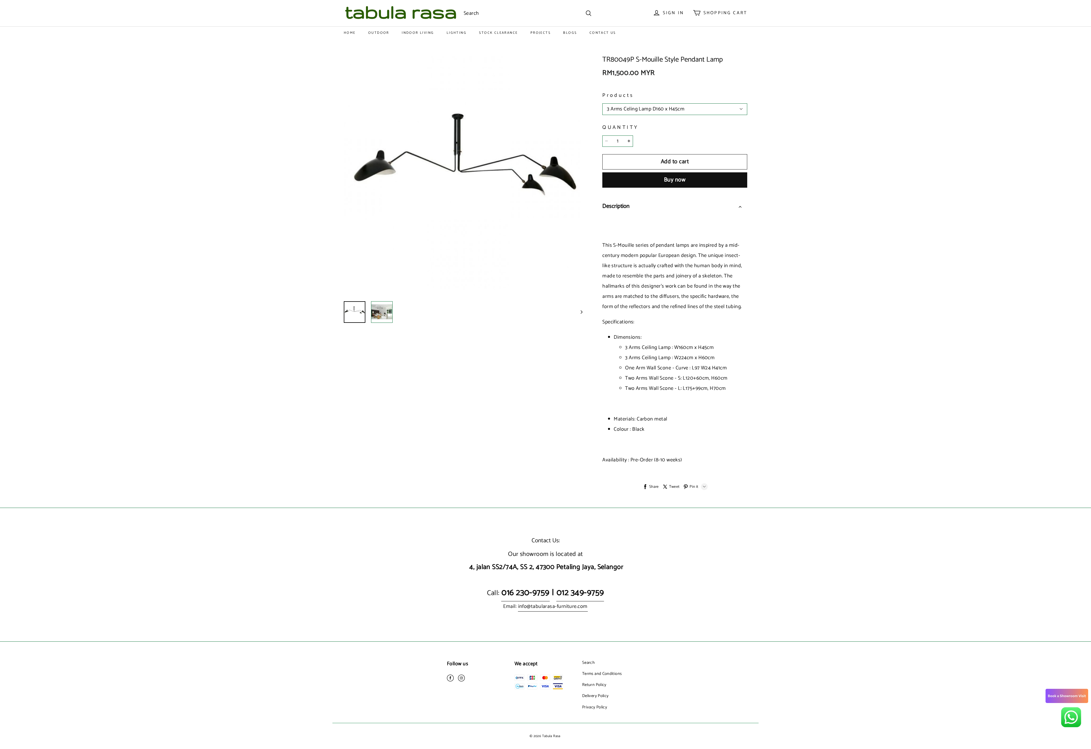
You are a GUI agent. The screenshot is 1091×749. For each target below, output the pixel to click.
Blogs (570, 32)
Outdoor (378, 32)
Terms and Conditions (602, 673)
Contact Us (603, 32)
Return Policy (594, 684)
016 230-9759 (525, 593)
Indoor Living (418, 32)
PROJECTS (540, 32)
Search (588, 662)
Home (350, 32)
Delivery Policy (595, 695)
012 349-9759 (580, 593)
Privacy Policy (594, 707)
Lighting (457, 32)
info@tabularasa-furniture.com (553, 606)
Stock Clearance (498, 32)
